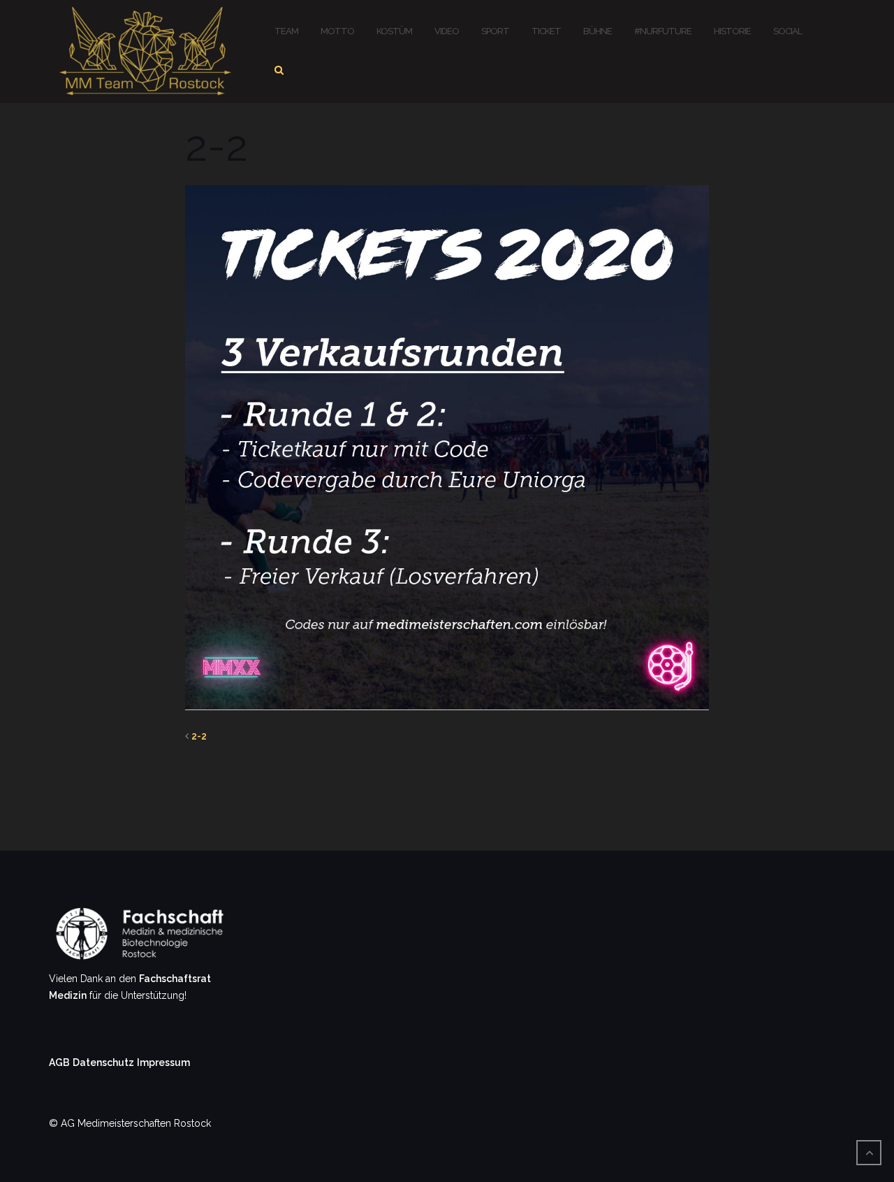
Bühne (597, 31)
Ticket (546, 31)
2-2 (199, 736)
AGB (59, 1062)
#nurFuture (662, 31)
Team (286, 31)
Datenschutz (103, 1062)
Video (446, 31)
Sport (495, 31)
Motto (337, 31)
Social (787, 31)
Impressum (163, 1062)
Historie (732, 31)
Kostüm (394, 31)
